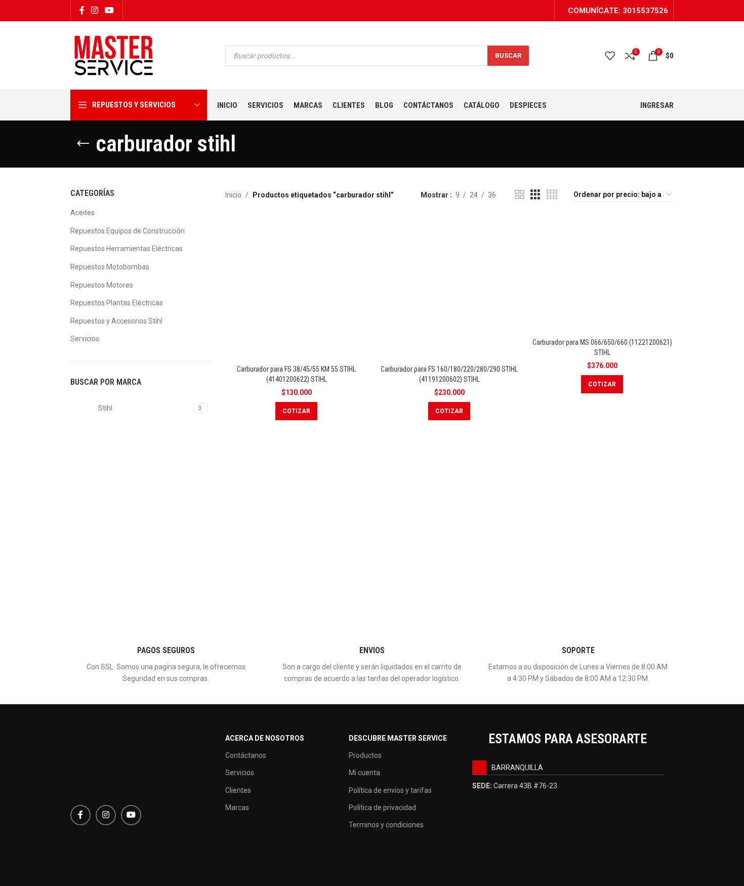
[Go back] (83, 144)
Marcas (237, 807)
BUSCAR (508, 55)
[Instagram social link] (94, 10)
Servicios (84, 339)
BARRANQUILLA (517, 767)
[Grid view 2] (519, 194)
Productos (365, 755)
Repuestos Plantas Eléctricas (116, 303)
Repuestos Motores (101, 285)
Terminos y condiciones (386, 825)
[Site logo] (113, 55)
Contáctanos (245, 755)
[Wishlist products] (610, 56)
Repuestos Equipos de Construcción (127, 231)
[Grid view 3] (535, 194)
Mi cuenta (364, 773)
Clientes (238, 790)
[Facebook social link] (82, 10)
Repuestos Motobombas (109, 267)
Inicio (233, 195)
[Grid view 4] (552, 194)
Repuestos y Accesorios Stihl (116, 321)
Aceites (82, 213)
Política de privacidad (382, 807)
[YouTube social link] (109, 10)
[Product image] (602, 275)
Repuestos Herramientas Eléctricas (126, 249)
